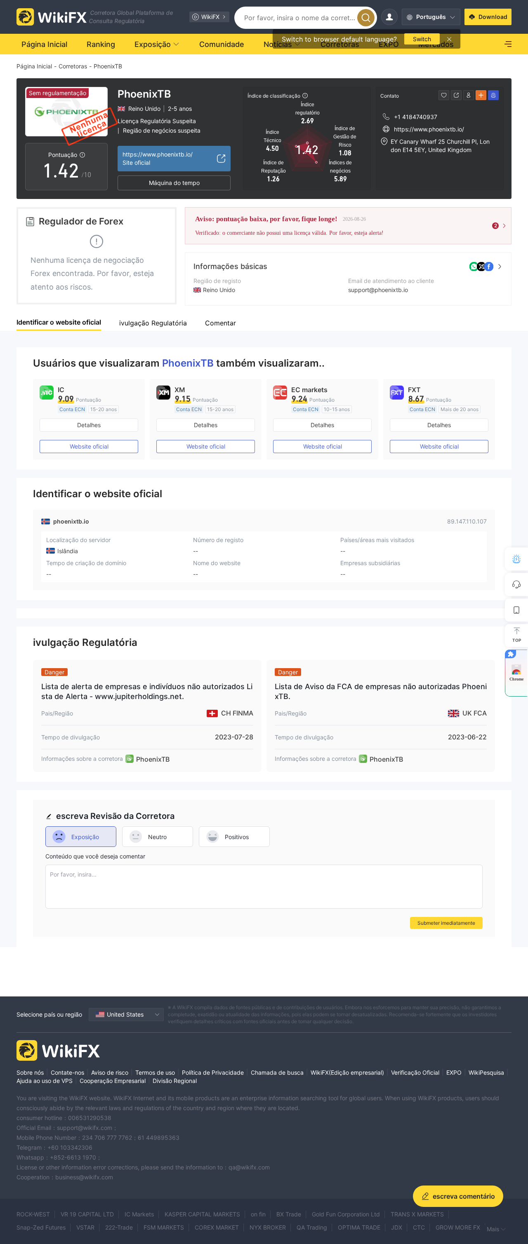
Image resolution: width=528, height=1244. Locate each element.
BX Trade (288, 1214)
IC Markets (139, 1214)
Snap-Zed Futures (41, 1227)
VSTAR (85, 1227)
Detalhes (89, 424)
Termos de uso (155, 1072)
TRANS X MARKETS (417, 1214)
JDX (396, 1227)
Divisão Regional (175, 1080)
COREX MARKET (217, 1227)
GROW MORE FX (458, 1227)
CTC (419, 1227)
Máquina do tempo (174, 182)
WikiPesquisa (486, 1072)
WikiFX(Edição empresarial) (347, 1072)
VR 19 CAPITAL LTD (87, 1214)
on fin (258, 1214)
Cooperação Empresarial (113, 1080)
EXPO (454, 1072)
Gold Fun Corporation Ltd (346, 1214)
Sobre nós (30, 1072)
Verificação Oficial (415, 1072)
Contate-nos (67, 1072)
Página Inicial (34, 66)
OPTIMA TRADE (359, 1227)
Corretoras (73, 66)
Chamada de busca (277, 1072)
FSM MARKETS (164, 1227)
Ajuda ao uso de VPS (44, 1080)
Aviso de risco (109, 1072)
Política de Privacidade (213, 1072)
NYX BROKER (268, 1227)
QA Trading (312, 1227)
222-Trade (119, 1227)
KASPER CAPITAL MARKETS (202, 1214)
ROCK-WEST (33, 1214)
